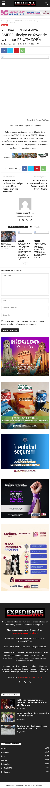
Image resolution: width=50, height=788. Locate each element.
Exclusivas (5, 772)
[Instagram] (23, 220)
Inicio (3, 21)
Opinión (4, 760)
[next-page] (26, 263)
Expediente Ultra (10, 44)
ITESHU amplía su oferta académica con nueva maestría (33, 714)
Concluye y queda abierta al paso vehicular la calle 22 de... (32, 727)
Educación (5, 764)
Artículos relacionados (18, 227)
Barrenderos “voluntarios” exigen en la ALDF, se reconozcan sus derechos (13, 186)
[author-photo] (25, 204)
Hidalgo (20, 241)
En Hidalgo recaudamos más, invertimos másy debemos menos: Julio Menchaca (32, 702)
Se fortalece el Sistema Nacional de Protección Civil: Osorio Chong (37, 184)
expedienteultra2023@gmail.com (30, 677)
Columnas (5, 752)
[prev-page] (23, 263)
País (3, 756)
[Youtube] (30, 220)
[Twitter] (10, 50)
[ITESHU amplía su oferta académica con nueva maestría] (8, 717)
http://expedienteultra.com (25, 216)
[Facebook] (4, 50)
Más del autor (35, 227)
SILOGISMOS (6, 768)
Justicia (9, 21)
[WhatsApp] (22, 50)
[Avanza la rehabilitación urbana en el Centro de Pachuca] (8, 236)
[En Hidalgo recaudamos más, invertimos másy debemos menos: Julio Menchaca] (8, 704)
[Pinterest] (16, 50)
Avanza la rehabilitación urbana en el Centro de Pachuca (8, 245)
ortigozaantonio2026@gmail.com (25, 633)
